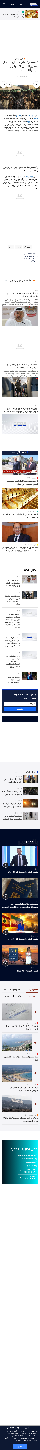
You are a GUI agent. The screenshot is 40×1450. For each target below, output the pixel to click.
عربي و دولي (32, 1115)
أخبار (21, 4)
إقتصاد (34, 511)
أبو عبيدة (30, 115)
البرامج (12, 4)
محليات (34, 478)
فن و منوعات (32, 545)
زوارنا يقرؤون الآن (28, 772)
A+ (3, 84)
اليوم (29, 121)
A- (9, 84)
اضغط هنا (18, 1440)
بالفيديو (29, 841)
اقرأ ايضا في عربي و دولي (21, 280)
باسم (18, 115)
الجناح (35, 118)
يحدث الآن (21, 452)
